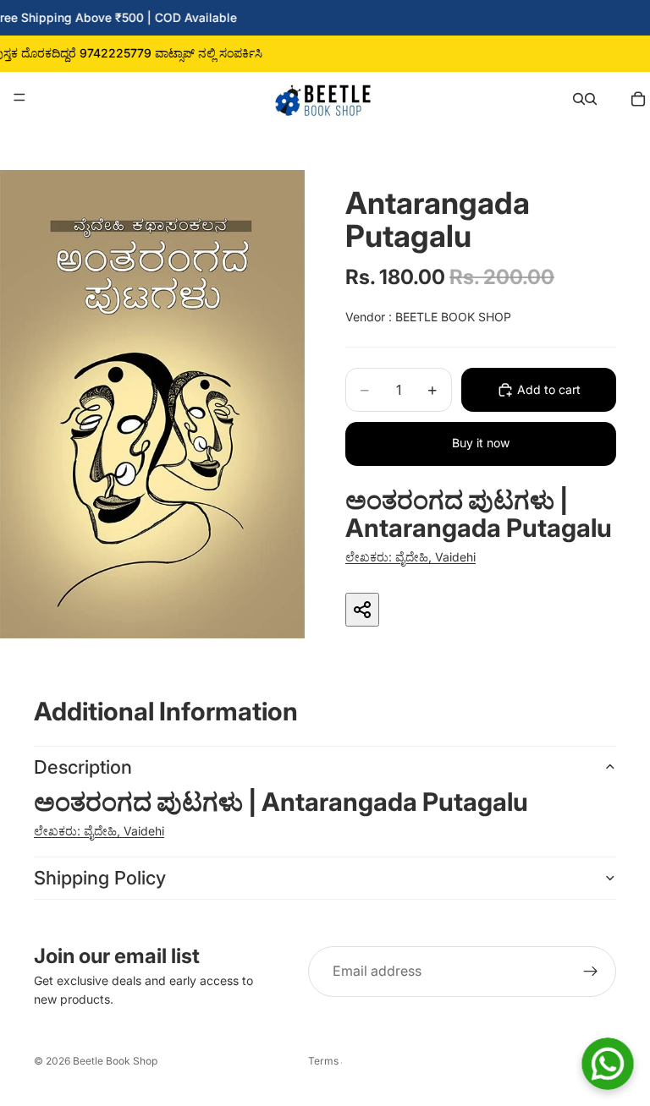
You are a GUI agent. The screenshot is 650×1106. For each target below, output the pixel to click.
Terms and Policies (325, 1060)
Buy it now (481, 442)
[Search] (579, 97)
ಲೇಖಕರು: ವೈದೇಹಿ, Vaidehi (410, 557)
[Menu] (19, 97)
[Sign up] (591, 971)
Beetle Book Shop (115, 1060)
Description (83, 767)
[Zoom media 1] (152, 404)
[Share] (362, 610)
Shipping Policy (100, 878)
